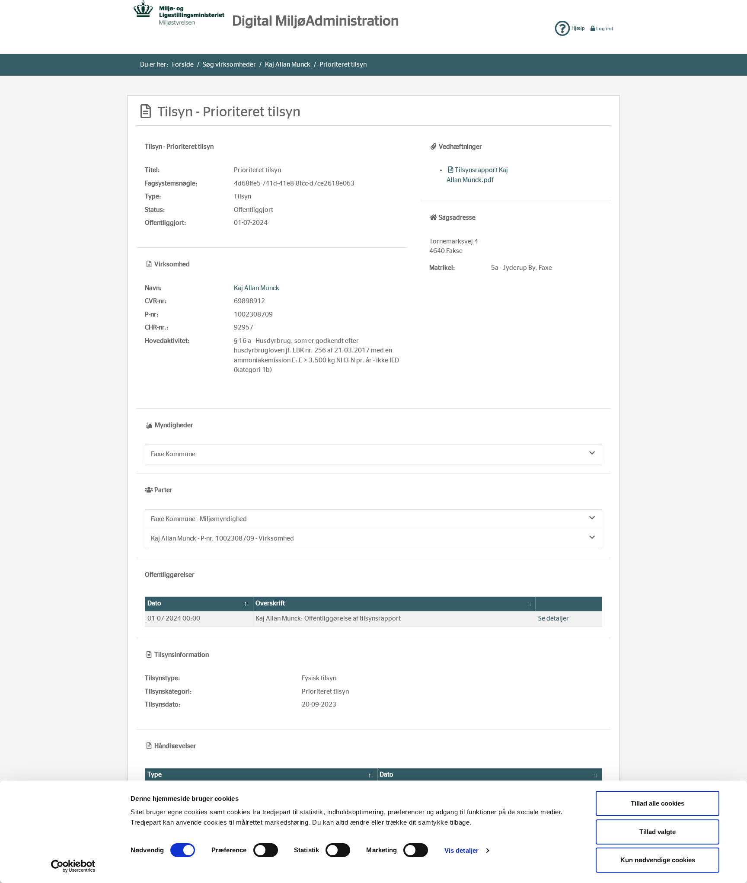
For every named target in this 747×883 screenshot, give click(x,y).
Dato (154, 603)
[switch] (265, 850)
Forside (183, 64)
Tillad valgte (657, 831)
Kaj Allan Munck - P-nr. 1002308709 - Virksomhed (222, 538)
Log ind (604, 28)
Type (154, 774)
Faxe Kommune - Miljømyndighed (199, 519)
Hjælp (577, 28)
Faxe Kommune (173, 454)
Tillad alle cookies (657, 803)
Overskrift (270, 603)
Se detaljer (553, 618)
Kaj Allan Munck (287, 64)
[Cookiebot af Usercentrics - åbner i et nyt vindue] (73, 866)
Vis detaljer (461, 850)
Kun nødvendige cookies (657, 860)
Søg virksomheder (229, 64)
